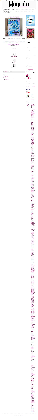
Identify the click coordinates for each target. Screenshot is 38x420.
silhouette (32, 359)
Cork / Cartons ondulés (32, 149)
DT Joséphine (32, 178)
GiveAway (32, 213)
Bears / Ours (32, 115)
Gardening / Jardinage (32, 207)
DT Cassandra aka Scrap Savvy (32, 165)
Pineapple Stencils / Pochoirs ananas (33, 338)
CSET (31, 152)
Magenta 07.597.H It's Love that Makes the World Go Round (33, 250)
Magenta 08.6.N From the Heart (32, 268)
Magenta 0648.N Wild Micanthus (32, 237)
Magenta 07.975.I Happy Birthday (32, 257)
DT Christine (32, 166)
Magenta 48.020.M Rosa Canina (32, 289)
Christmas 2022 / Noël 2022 (32, 138)
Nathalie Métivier (28, 102)
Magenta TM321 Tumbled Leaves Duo (32, 304)
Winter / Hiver (32, 406)
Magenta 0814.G (32, 269)
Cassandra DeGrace (28, 103)
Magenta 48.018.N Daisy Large (32, 288)
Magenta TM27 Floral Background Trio (32, 303)
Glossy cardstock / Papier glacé (32, 214)
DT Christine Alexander (32, 167)
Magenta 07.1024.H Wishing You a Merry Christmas (33, 240)
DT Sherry (32, 184)
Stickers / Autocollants (32, 373)
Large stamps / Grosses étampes (32, 224)
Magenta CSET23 (32, 293)
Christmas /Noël (32, 137)
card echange (32, 131)
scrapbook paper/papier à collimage (32, 353)
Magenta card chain (33, 292)
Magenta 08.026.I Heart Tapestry (32, 266)
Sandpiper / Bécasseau (32, 351)
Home (13, 78)
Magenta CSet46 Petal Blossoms (32, 296)
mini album (32, 313)
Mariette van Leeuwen (28, 104)
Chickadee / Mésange (32, 134)
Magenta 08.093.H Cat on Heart (32, 267)
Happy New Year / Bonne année (32, 217)
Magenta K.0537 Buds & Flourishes (32, 230)
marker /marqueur (32, 308)
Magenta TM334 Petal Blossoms (32, 305)
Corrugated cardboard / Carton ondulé (32, 150)
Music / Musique (32, 320)
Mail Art (32, 306)
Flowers (32, 201)
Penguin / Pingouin (32, 335)
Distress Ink (32, 156)
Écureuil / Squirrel (32, 187)
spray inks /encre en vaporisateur (33, 367)
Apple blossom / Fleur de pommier (32, 104)
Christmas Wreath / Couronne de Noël (32, 141)
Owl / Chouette (32, 327)
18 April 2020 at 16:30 (6, 76)
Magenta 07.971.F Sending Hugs (32, 256)
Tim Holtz (32, 381)
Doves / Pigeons (32, 158)
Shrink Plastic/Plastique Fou (33, 357)
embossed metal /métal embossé (32, 191)
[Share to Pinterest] (11, 71)
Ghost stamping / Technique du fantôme (32, 209)
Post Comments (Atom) (7, 79)
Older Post (24, 78)
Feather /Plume (32, 196)
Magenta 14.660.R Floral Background (32, 277)
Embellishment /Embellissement (32, 190)
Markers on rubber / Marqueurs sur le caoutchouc (32, 309)
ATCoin (32, 110)
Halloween (32, 216)
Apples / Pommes (32, 105)
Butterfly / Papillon (32, 127)
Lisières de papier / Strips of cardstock (32, 227)
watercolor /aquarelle (32, 394)
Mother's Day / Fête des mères (32, 317)
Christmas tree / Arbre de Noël (32, 140)
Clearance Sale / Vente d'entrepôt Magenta (32, 143)
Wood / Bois (32, 409)
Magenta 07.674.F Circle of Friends (32, 252)
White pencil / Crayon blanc (32, 405)
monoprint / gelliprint (33, 316)
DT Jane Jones (32, 177)
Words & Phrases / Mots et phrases (32, 410)
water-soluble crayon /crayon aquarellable (33, 392)
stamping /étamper (32, 369)
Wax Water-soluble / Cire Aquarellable (33, 402)
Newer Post (4, 78)
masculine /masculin (33, 311)
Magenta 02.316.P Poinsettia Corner (32, 233)
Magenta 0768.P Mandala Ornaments (33, 265)
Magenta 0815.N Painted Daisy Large (33, 270)
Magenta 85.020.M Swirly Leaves (32, 290)
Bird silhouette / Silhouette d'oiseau (32, 117)
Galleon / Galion (32, 206)
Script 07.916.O (13, 62)
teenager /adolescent (32, 379)
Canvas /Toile (32, 129)
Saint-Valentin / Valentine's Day (32, 347)
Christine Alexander (28, 107)
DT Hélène (32, 175)
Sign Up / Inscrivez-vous (30, 69)
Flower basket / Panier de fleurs (32, 200)
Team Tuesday (32, 378)
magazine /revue (32, 229)
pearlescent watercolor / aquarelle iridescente (32, 333)
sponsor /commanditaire (32, 365)
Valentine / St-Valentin (32, 388)
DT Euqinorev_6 (32, 172)
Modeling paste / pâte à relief (32, 315)
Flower (31, 199)
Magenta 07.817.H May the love (32, 253)
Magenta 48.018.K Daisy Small (32, 287)
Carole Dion (28, 105)
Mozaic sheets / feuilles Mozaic (32, 319)
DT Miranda (32, 181)
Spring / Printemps (32, 368)
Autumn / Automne (32, 112)
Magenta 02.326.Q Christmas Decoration (32, 234)
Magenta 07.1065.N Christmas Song (33, 241)
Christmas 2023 (32, 139)
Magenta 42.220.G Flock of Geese (32, 286)
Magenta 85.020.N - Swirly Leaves (33, 291)
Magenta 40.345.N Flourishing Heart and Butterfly (32, 282)
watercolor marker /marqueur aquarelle (33, 398)
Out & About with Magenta (32, 326)
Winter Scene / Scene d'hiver (32, 407)
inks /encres (32, 220)
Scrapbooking (32, 354)
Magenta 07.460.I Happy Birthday (32, 243)
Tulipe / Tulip (32, 386)
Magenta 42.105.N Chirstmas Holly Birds (32, 285)
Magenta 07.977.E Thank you (32, 258)
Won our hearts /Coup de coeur (32, 408)
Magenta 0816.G (32, 271)
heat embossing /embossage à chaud (33, 218)
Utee (31, 387)
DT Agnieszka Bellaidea (32, 161)
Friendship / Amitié (32, 204)
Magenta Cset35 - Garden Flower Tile (32, 294)
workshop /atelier (32, 411)
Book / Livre (32, 122)
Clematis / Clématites (32, 144)
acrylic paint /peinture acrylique (32, 99)
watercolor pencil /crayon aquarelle (32, 400)
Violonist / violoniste (33, 391)
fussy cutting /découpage (32, 205)
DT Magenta (32, 160)
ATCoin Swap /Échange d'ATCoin (32, 111)
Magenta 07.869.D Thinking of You (32, 254)
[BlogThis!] (9, 71)
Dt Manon (32, 180)
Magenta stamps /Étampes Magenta (32, 299)
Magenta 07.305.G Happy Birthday (32, 242)
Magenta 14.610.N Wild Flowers (32, 276)
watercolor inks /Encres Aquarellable (33, 397)
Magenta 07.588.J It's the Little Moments (32, 249)
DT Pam (32, 183)
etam (31, 194)
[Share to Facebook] (10, 71)
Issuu (28, 47)
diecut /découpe (32, 155)
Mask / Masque (32, 312)
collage (32, 145)
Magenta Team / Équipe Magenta (32, 300)
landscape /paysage (33, 223)
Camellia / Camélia (32, 128)
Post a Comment (4, 77)
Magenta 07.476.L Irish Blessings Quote (32, 244)
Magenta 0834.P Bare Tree (32, 275)
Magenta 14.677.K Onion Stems (32, 280)
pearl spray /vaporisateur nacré (32, 331)
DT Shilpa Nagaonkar (32, 185)
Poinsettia (32, 339)
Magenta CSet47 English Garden (32, 297)
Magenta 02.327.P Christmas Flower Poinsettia (32, 236)
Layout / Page (32, 225)
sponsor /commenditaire (32, 366)
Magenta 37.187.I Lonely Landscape (32, 281)
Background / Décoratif (32, 114)
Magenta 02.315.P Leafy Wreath (32, 232)
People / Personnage (32, 336)
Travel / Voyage (32, 384)
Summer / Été (32, 375)
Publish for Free (34, 47)
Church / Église (32, 142)
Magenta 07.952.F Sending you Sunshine (32, 255)
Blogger (22, 415)
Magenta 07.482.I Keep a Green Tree (32, 245)
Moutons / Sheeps (32, 318)
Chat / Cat (32, 133)
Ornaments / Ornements (32, 325)
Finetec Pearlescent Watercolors (33, 197)
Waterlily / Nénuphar (33, 401)
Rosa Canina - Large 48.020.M (14, 56)
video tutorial (32, 390)
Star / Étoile (32, 370)
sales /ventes (32, 348)
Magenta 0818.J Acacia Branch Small (33, 272)
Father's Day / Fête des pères (32, 195)
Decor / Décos (32, 153)
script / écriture (32, 355)
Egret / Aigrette (32, 188)
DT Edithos (32, 171)
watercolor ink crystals (32, 396)
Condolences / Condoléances (32, 148)
